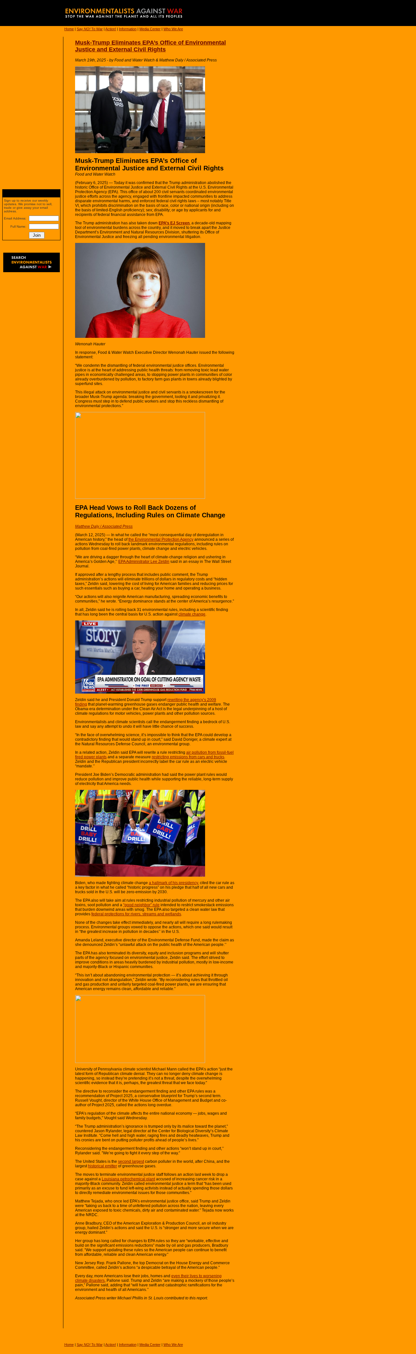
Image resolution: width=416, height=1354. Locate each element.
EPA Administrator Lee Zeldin (143, 561)
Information (127, 29)
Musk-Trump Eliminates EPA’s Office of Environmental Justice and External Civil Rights (150, 46)
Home (69, 29)
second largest (131, 1161)
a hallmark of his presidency (173, 883)
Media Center (150, 29)
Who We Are (173, 29)
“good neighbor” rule (141, 905)
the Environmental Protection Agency (160, 539)
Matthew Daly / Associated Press (104, 526)
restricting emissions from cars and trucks (188, 757)
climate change (191, 614)
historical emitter (102, 1166)
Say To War (90, 29)
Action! (110, 29)
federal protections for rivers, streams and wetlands (136, 914)
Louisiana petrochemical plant (128, 1179)
